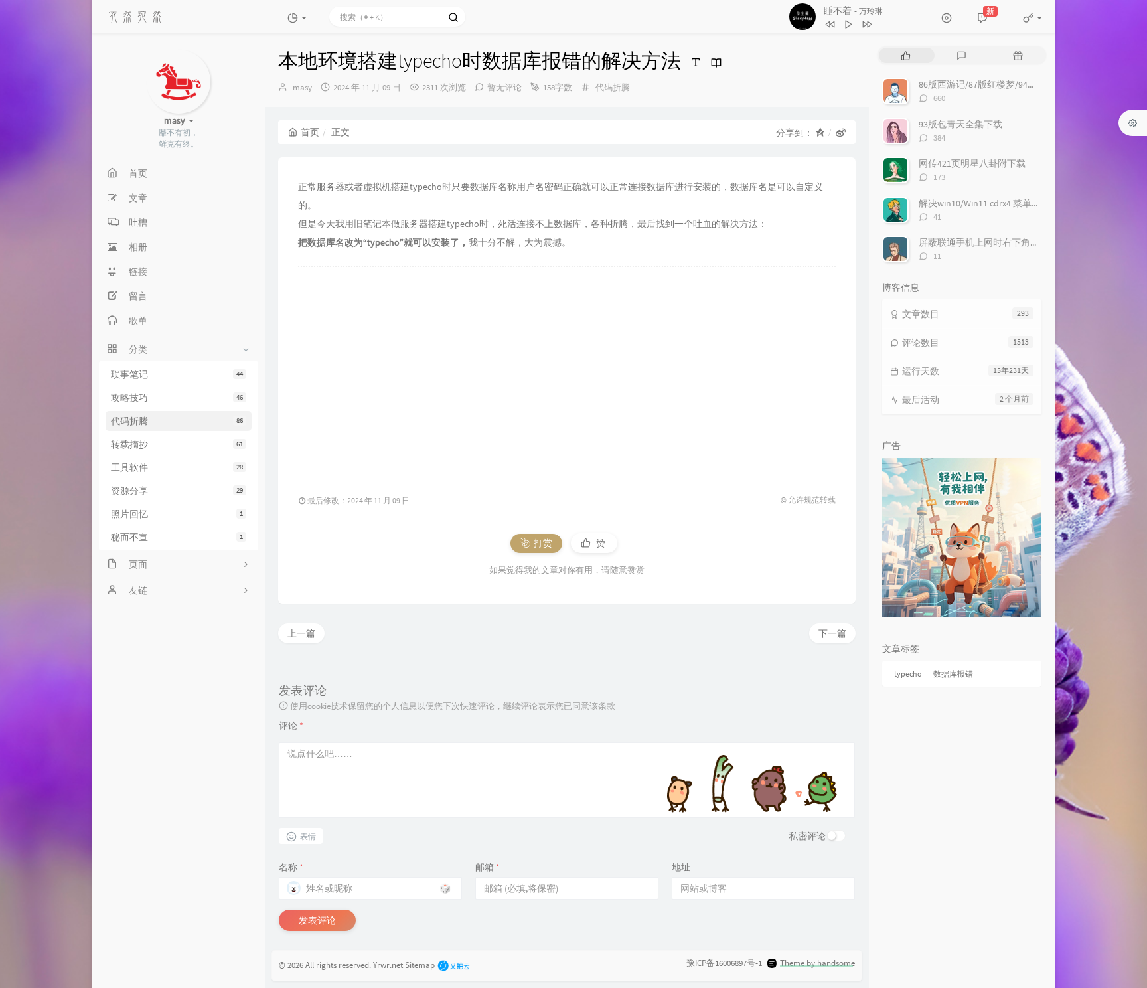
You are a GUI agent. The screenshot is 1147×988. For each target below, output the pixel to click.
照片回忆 (177, 514)
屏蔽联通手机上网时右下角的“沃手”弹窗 (1002, 242)
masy (302, 87)
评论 (291, 726)
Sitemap (420, 964)
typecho (908, 674)
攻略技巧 (177, 398)
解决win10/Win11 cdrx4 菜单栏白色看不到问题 (1012, 203)
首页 (310, 132)
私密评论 (807, 836)
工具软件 (177, 467)
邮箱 (487, 867)
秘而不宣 (177, 537)
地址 (681, 867)
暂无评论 (504, 87)
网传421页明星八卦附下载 (972, 163)
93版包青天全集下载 (960, 124)
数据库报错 (953, 674)
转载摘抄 (177, 444)
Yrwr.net (388, 964)
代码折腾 (177, 421)
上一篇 (301, 633)
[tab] (906, 55)
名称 (291, 867)
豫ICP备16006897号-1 (724, 963)
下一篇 (832, 633)
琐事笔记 (177, 374)
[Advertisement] (567, 374)
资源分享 (177, 491)
